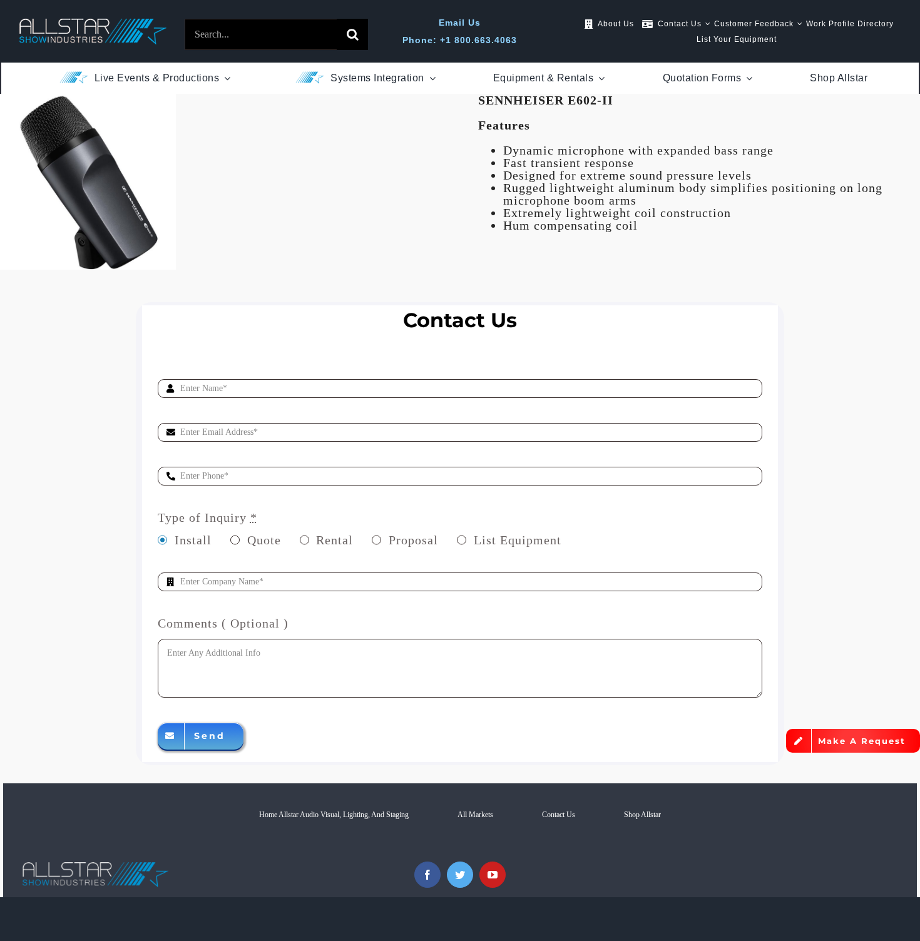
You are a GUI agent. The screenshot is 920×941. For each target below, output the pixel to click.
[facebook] (427, 875)
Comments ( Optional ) (223, 623)
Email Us (460, 23)
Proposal (413, 540)
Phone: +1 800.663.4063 (459, 40)
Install (193, 540)
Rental (334, 540)
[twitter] (460, 875)
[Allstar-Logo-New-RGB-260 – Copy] (93, 24)
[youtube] (492, 875)
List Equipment (517, 540)
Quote (264, 540)
